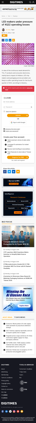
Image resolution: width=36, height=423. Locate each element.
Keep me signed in (11, 111)
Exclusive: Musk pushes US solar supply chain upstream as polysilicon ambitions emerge (18, 325)
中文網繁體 (4, 395)
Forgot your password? (11, 131)
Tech (9, 16)
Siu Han (8, 30)
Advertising (4, 372)
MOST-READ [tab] (7, 317)
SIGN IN (18, 115)
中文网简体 (4, 398)
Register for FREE (18, 157)
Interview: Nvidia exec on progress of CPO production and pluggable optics (19, 351)
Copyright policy (5, 383)
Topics (21, 375)
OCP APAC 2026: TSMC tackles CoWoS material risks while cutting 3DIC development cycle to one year (18, 345)
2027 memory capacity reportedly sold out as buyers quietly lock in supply (19, 331)
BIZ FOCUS (7, 222)
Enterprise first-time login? (12, 129)
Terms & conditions (6, 377)
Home (3, 16)
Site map (3, 392)
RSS (20, 377)
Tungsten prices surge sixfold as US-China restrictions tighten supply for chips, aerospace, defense (19, 338)
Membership (4, 375)
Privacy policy (5, 380)
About (3, 369)
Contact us (4, 386)
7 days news (22, 372)
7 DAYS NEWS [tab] (19, 317)
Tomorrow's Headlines (25, 369)
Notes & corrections (7, 389)
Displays (15, 16)
